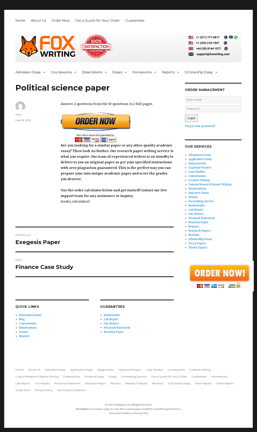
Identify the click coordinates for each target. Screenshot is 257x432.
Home (20, 20)
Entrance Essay (198, 193)
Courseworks (61, 72)
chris (18, 114)
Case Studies (196, 172)
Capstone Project (199, 167)
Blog (22, 319)
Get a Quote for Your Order (97, 20)
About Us (38, 20)
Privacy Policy (44, 390)
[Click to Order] (117, 127)
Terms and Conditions (71, 390)
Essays (117, 72)
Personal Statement (117, 327)
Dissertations (92, 72)
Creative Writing (199, 180)
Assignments (197, 163)
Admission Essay (28, 72)
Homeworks (142, 72)
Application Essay (200, 159)
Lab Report (111, 319)
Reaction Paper (114, 332)
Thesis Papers (197, 247)
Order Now (61, 20)
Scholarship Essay (199, 72)
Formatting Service (201, 201)
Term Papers (197, 243)
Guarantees (134, 20)
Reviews (193, 235)
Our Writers (111, 323)
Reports (168, 72)
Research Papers (199, 230)
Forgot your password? (200, 126)
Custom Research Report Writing (210, 184)
